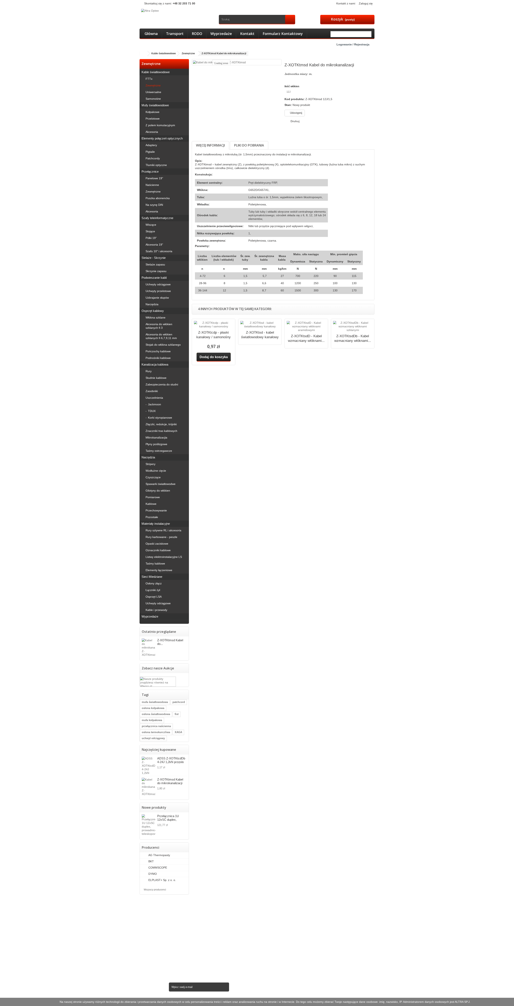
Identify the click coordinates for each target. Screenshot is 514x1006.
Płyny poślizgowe (156, 444)
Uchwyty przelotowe (158, 291)
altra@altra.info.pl (347, 946)
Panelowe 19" (154, 178)
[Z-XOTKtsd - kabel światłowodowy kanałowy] (259, 324)
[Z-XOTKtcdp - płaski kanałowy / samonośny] (213, 324)
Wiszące (151, 224)
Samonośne (153, 98)
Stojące (150, 231)
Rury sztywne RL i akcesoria (163, 530)
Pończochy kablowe (158, 351)
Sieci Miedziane (152, 576)
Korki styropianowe (159, 417)
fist (176, 714)
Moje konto (268, 905)
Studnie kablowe (156, 377)
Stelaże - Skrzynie (154, 257)
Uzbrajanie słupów (157, 297)
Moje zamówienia (271, 912)
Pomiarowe (153, 497)
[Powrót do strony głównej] (143, 53)
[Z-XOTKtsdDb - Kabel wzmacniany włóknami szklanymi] (352, 326)
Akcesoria (152, 131)
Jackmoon (154, 404)
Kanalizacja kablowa (155, 364)
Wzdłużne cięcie (156, 470)
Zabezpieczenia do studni (162, 384)
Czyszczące (153, 477)
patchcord (178, 702)
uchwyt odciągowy (153, 738)
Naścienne (152, 184)
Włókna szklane (155, 317)
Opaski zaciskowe (157, 543)
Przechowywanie (156, 510)
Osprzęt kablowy (153, 310)
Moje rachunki (269, 917)
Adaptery (151, 145)
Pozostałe (152, 517)
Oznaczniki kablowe (158, 550)
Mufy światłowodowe (155, 105)
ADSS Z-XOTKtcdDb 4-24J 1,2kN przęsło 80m (171, 760)
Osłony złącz (154, 583)
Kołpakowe (152, 112)
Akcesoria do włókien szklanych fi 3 (159, 326)
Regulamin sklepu (212, 932)
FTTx (149, 78)
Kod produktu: (295, 99)
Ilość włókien (292, 86)
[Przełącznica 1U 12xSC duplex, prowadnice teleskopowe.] (148, 825)
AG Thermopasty (159, 855)
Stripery (150, 464)
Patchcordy (153, 158)
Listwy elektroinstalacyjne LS (164, 556)
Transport (175, 33)
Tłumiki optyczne (156, 165)
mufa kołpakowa (152, 720)
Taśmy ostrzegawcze (159, 450)
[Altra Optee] (177, 15)
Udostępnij (295, 112)
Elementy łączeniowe (159, 570)
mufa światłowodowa (155, 702)
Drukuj (295, 121)
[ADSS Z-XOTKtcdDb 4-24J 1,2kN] (148, 766)
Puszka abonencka (158, 198)
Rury (149, 371)
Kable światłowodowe (156, 72)
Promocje (207, 912)
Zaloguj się (366, 3)
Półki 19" (151, 238)
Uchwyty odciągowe (158, 284)
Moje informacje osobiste (276, 927)
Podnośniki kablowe (158, 358)
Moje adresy (268, 922)
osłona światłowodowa (156, 714)
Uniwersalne (153, 92)
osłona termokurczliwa (156, 732)
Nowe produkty (154, 807)
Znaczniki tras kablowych (161, 430)
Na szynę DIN (154, 204)
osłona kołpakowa (153, 708)
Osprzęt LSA (154, 596)
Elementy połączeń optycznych (162, 138)
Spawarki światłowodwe (160, 484)
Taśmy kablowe (155, 563)
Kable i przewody (156, 610)
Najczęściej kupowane (159, 749)
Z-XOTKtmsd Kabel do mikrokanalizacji (170, 781)
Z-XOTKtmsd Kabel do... (170, 641)
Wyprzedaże (221, 33)
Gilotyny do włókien (158, 490)
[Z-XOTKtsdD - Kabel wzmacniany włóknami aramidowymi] (306, 326)
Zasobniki (152, 391)
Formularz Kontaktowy (283, 33)
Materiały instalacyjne (156, 523)
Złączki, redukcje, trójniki (161, 424)
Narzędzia (152, 304)
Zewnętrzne (153, 85)
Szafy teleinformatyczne (157, 218)
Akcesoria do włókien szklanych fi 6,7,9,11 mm (161, 336)
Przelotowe (153, 118)
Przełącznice (150, 171)
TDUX (151, 411)
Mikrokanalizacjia (156, 437)
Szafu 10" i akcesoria (159, 251)
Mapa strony (209, 943)
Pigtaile (150, 151)
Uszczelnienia (154, 397)
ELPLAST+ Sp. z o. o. (162, 880)
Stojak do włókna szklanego (163, 344)
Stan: (288, 105)
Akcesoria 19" (154, 244)
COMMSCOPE (157, 867)
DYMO (152, 873)
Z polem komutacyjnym (160, 125)
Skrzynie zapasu (156, 271)
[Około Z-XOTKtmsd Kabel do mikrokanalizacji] (148, 647)
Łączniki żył (153, 590)
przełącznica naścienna (156, 726)
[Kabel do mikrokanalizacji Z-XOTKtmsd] (148, 787)
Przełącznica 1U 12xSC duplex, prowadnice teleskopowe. (168, 817)
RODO (197, 33)
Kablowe (151, 503)
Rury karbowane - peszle (161, 537)
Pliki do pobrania (249, 145)
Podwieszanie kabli (154, 277)
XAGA (178, 732)
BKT (151, 861)
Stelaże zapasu (155, 264)
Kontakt (247, 33)
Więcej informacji (210, 145)
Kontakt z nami (345, 3)
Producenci (150, 847)
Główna (151, 33)
